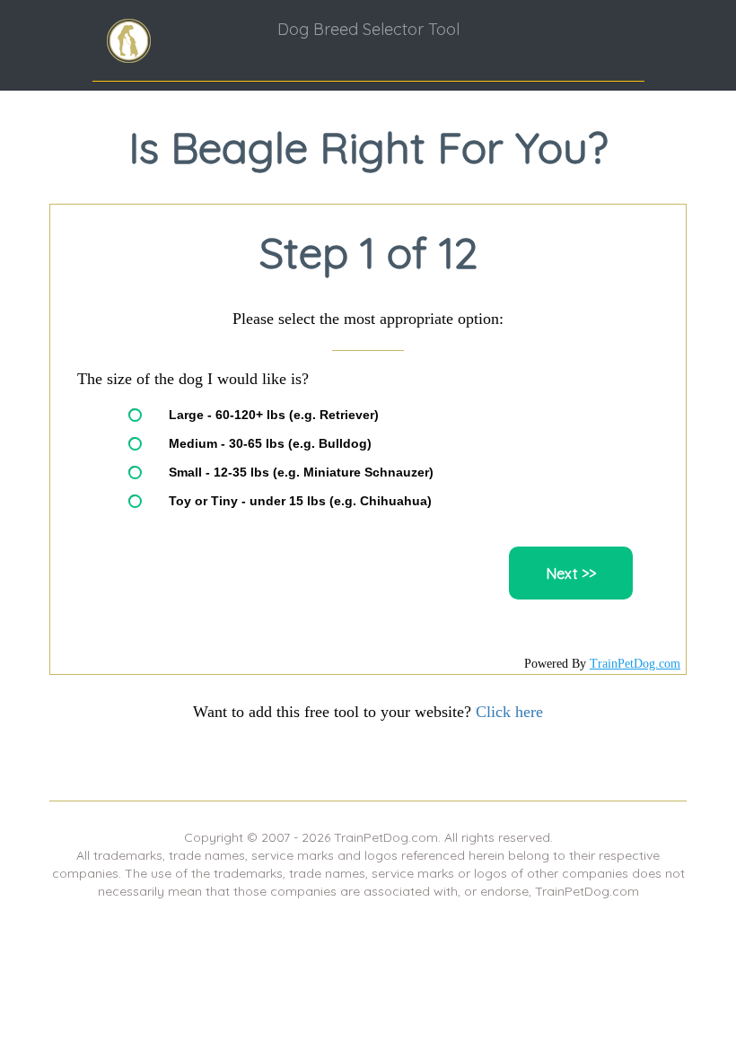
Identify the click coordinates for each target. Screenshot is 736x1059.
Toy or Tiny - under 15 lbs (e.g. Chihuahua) (300, 501)
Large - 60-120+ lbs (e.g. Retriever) (274, 414)
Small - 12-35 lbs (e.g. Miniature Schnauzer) (301, 472)
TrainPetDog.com (635, 663)
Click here (509, 712)
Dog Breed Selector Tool (368, 29)
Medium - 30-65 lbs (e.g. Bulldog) (270, 443)
